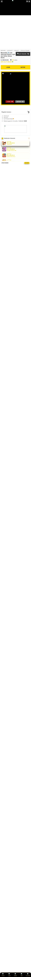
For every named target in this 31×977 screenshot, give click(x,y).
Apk (21, 975)
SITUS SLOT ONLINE (25, 50)
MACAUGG (3, 50)
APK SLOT (16, 50)
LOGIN (8, 67)
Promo (3, 975)
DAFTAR (23, 67)
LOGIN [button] (8, 101)
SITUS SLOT (9, 50)
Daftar (15, 975)
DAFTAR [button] (19, 101)
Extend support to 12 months (15, 121)
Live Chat (28, 975)
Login (9, 975)
